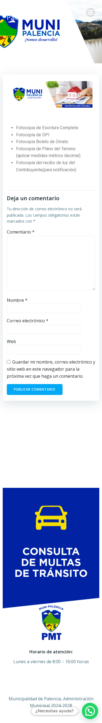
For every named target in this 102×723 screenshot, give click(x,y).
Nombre (17, 300)
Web (11, 341)
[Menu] (90, 12)
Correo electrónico (27, 321)
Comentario (21, 232)
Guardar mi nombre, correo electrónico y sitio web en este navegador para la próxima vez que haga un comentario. (51, 369)
